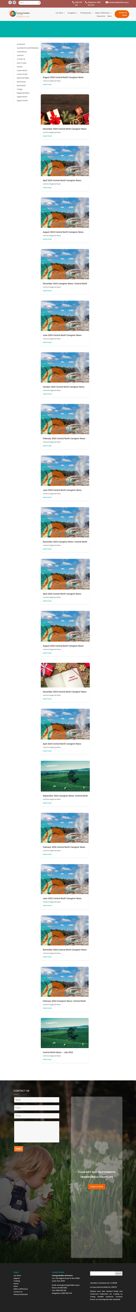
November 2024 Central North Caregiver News (65, 949)
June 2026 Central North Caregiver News (62, 335)
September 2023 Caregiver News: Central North (65, 795)
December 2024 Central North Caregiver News (64, 691)
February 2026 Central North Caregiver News (64, 847)
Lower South (22, 74)
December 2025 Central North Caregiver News (64, 129)
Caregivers (71, 13)
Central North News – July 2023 (58, 1052)
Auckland (21, 44)
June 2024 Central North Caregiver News (62, 490)
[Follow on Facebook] (10, 2)
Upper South (22, 100)
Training (17, 1281)
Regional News (23, 93)
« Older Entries (47, 1071)
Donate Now (123, 14)
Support (17, 1278)
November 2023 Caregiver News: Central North (65, 541)
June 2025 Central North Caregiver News (62, 898)
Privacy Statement (21, 1294)
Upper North (22, 96)
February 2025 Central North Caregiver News (64, 438)
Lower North (22, 70)
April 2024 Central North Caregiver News (62, 744)
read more (47, 84)
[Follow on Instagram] (14, 2)
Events (20, 67)
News (109, 16)
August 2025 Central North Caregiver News (63, 646)
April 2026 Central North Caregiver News (62, 594)
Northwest (21, 85)
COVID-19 (21, 59)
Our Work (59, 13)
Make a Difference (102, 13)
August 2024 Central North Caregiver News (63, 232)
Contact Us (18, 1292)
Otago (20, 89)
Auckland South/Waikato (28, 48)
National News (23, 78)
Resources (101, 16)
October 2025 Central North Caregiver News (63, 387)
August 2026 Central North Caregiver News (63, 77)
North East (21, 82)
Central (20, 55)
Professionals (85, 13)
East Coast (21, 63)
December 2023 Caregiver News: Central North (65, 283)
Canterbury (22, 51)
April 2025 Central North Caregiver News (62, 180)
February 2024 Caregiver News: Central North (64, 1001)
